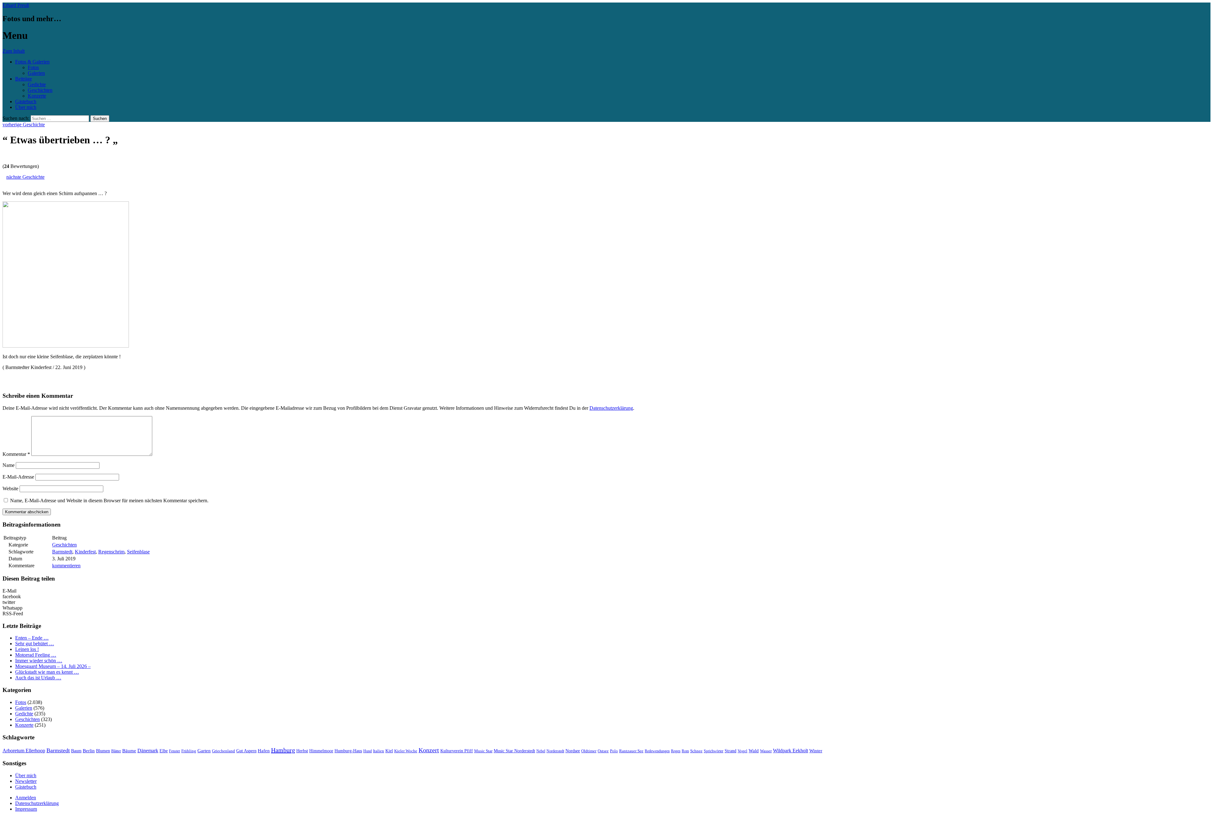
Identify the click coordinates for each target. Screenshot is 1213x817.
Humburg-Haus (348, 750)
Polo (614, 751)
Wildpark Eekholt (790, 750)
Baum (76, 750)
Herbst (302, 750)
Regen (675, 751)
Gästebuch (25, 101)
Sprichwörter (713, 751)
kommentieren (66, 565)
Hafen (264, 750)
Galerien (36, 73)
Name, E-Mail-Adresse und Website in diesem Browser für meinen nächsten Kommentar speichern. (109, 500)
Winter (815, 750)
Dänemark (147, 750)
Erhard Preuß (16, 5)
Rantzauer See (631, 751)
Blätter (116, 751)
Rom (685, 751)
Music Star (483, 750)
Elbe (164, 750)
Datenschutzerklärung (611, 408)
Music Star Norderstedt (514, 750)
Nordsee (572, 750)
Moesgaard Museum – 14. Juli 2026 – (53, 666)
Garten (204, 750)
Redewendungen (657, 751)
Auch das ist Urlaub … (38, 677)
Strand (730, 750)
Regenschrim (111, 551)
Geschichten (40, 90)
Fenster (174, 751)
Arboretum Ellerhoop (24, 750)
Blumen (103, 750)
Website (10, 488)
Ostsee (603, 750)
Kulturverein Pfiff (456, 750)
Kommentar (16, 454)
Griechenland (223, 750)
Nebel (540, 751)
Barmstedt (62, 551)
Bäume (129, 750)
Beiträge (23, 78)
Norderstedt (555, 751)
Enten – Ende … (32, 638)
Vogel (742, 751)
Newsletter (26, 781)
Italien (378, 751)
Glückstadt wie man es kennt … (47, 672)
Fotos (33, 67)
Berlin (89, 750)
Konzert (429, 750)
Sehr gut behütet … (34, 643)
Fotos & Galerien (32, 61)
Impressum (26, 809)
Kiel (389, 750)
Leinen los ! (27, 649)
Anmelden (25, 797)
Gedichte (37, 84)
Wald (754, 750)
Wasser (766, 751)
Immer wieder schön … (38, 660)
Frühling (188, 751)
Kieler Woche (405, 750)
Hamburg (283, 750)
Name (9, 465)
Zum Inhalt (14, 51)
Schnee (696, 750)
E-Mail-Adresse (18, 477)
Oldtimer (588, 750)
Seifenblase (138, 551)
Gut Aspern (246, 750)
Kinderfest (85, 551)
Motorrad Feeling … (35, 655)
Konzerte (37, 95)
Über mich (25, 107)
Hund (367, 751)
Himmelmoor (321, 750)
